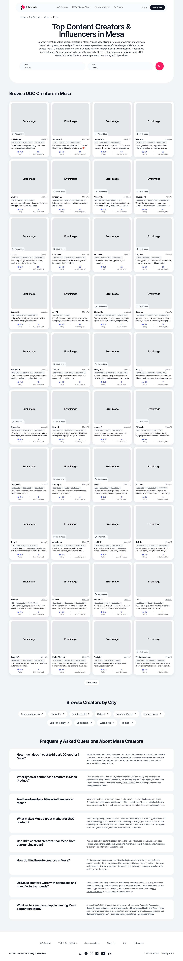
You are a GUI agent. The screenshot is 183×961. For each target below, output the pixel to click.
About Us (111, 943)
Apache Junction (30, 714)
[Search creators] (159, 66)
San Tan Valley (58, 722)
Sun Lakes (105, 722)
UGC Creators (62, 7)
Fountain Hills (79, 714)
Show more (91, 682)
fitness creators (131, 802)
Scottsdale (83, 722)
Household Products (81, 200)
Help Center (139, 943)
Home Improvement (17, 257)
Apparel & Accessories (17, 142)
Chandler (56, 714)
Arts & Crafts (98, 660)
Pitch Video (19, 134)
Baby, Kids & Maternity (100, 200)
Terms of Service (152, 953)
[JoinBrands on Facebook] (86, 953)
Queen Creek (151, 714)
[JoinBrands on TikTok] (80, 953)
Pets (96, 142)
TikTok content (128, 782)
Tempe (125, 722)
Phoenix (121, 827)
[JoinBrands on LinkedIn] (96, 953)
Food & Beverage (142, 200)
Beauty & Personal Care (40, 142)
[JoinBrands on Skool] (110, 953)
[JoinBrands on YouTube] (103, 953)
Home (23, 17)
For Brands (118, 7)
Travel (55, 142)
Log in (144, 7)
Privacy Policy (168, 953)
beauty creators (141, 866)
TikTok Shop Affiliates (81, 7)
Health (97, 257)
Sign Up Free (157, 7)
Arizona (47, 17)
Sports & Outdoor (28, 142)
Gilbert (101, 714)
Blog (124, 943)
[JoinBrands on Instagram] (91, 953)
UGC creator (100, 763)
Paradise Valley (124, 714)
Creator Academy (102, 7)
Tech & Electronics (70, 545)
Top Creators (34, 17)
